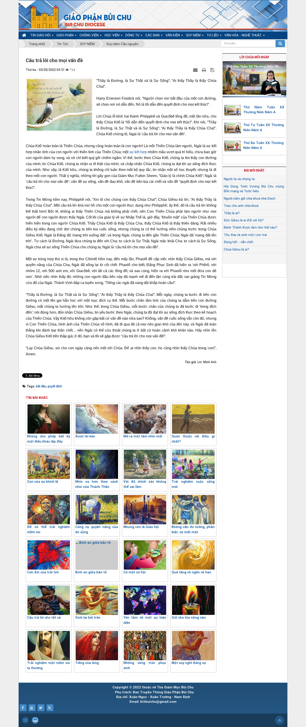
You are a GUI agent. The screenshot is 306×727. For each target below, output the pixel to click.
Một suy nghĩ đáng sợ (189, 663)
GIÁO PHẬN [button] (65, 35)
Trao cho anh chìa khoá (241, 206)
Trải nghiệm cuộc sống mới (193, 484)
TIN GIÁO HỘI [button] (40, 35)
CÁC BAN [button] (152, 35)
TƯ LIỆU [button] (213, 35)
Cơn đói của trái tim (43, 572)
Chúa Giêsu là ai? (236, 249)
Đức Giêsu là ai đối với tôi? (244, 220)
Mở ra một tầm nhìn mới (142, 436)
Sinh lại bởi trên (87, 618)
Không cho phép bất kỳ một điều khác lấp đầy (48, 438)
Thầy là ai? (232, 213)
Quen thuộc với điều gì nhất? (193, 438)
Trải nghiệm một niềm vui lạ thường (48, 665)
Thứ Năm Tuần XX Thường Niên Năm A (263, 109)
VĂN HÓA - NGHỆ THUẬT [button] (243, 35)
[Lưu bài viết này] (212, 70)
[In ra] (204, 70)
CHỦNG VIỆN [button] (89, 35)
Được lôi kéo (85, 436)
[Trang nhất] (25, 35)
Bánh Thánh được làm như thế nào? (250, 227)
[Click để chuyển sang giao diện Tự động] (25, 720)
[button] (254, 79)
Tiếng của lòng (87, 663)
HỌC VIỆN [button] (112, 35)
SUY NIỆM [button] (193, 35)
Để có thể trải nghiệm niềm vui (48, 529)
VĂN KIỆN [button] (173, 35)
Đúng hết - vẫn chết (238, 242)
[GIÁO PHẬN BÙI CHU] (78, 17)
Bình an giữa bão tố (91, 572)
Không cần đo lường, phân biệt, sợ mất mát (193, 529)
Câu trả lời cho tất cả (44, 618)
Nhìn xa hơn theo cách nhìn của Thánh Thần (96, 484)
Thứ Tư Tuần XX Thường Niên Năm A (263, 127)
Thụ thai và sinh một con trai (245, 235)
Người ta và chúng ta (239, 179)
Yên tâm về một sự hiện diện (144, 620)
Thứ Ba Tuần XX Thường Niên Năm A (263, 145)
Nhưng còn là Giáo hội (141, 527)
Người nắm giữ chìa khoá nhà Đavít (249, 198)
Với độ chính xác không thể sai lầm (144, 484)
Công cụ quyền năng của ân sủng (96, 529)
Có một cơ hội (134, 572)
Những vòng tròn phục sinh (144, 665)
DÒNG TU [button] (132, 35)
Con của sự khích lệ (42, 482)
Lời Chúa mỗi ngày (254, 57)
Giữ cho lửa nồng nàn (189, 618)
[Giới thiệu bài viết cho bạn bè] (196, 70)
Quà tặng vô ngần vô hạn (191, 572)
